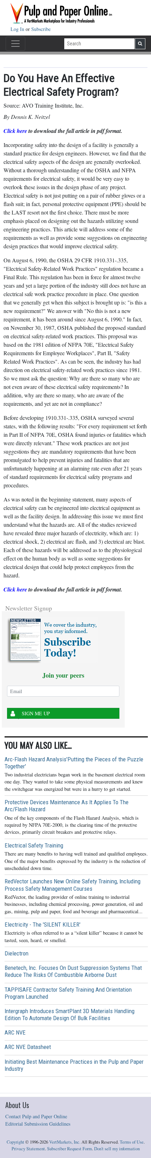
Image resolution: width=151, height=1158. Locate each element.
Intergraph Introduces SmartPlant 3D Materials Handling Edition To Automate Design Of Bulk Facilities (69, 1014)
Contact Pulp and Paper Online (36, 1116)
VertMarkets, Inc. (64, 1142)
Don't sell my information (117, 1149)
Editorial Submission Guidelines (38, 1123)
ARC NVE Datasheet (28, 1046)
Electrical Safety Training (34, 845)
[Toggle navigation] (15, 44)
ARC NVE (15, 1032)
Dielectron (16, 953)
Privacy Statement (28, 1149)
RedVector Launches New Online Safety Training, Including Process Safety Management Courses (72, 885)
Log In (18, 29)
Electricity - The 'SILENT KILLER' (42, 924)
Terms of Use (132, 1142)
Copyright (15, 1142)
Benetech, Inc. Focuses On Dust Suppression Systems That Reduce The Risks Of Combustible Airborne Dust (73, 971)
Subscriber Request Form (69, 1149)
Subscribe (41, 29)
